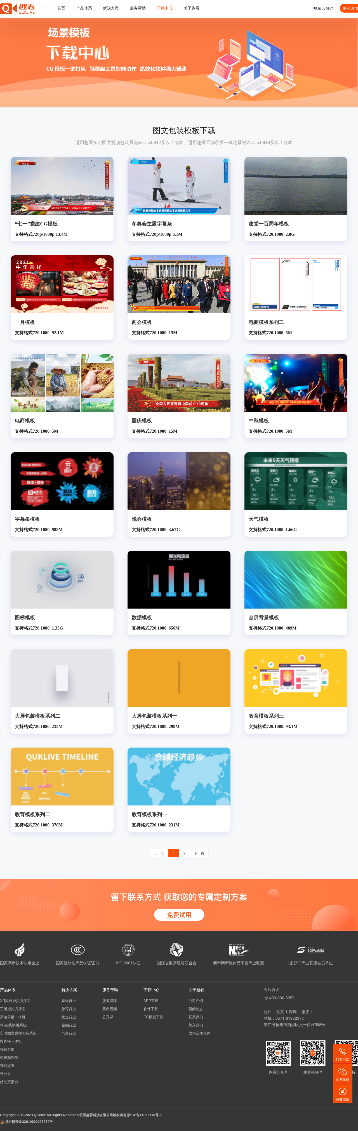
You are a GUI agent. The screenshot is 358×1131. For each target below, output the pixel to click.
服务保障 (109, 1001)
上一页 (159, 852)
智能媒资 (7, 1066)
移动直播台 (9, 1082)
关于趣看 (191, 8)
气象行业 (69, 1033)
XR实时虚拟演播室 (15, 1001)
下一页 (199, 852)
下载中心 (165, 8)
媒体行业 (69, 1001)
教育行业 (69, 1009)
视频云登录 (323, 8)
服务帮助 (138, 8)
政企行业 (69, 1017)
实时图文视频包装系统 (18, 1033)
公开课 (107, 1017)
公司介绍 (196, 1001)
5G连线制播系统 (13, 1025)
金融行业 (69, 1025)
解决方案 (111, 8)
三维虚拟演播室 (12, 1009)
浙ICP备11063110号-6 (144, 1115)
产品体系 (84, 8)
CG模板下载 (153, 1017)
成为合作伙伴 (199, 1033)
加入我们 (196, 1025)
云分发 (5, 1074)
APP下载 (150, 1001)
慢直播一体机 (11, 1041)
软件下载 (150, 1009)
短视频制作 (9, 1057)
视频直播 (7, 1049)
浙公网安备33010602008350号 (29, 1122)
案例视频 (109, 1009)
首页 (61, 8)
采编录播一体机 (12, 1017)
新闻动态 (196, 1009)
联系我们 (196, 1017)
